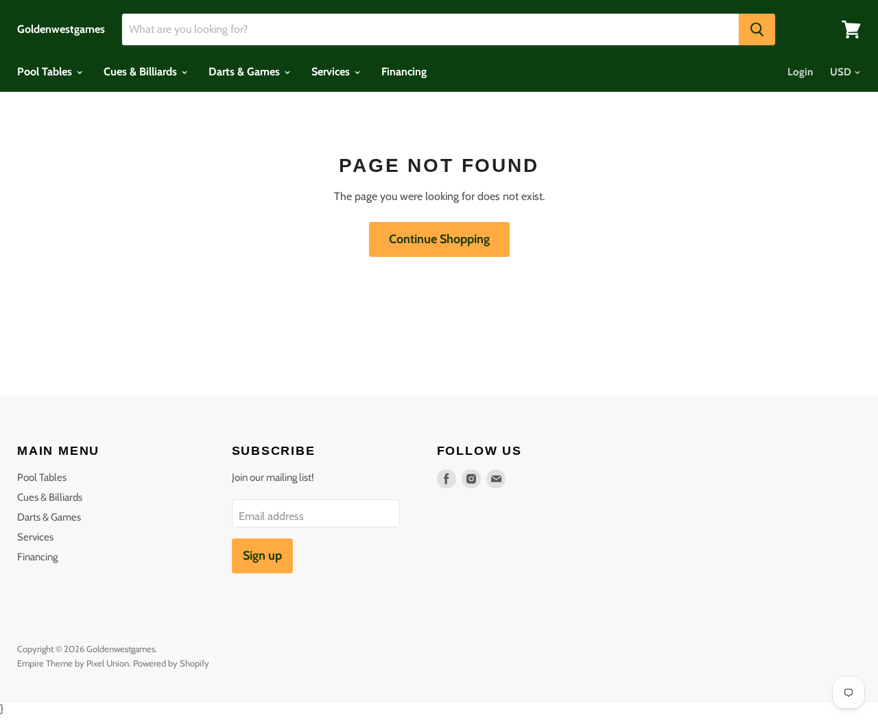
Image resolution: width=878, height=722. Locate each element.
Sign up (262, 555)
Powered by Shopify (171, 663)
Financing (404, 71)
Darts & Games (246, 71)
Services (332, 71)
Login (800, 72)
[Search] (757, 29)
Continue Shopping (439, 239)
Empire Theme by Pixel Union (73, 663)
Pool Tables (46, 71)
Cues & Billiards (142, 71)
